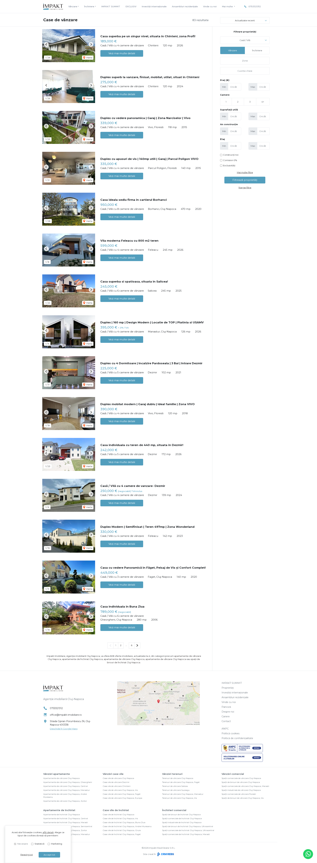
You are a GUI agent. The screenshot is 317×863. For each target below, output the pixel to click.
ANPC (225, 728)
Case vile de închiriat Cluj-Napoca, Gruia (122, 830)
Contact (226, 721)
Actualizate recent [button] (245, 20)
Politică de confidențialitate (237, 738)
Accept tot (49, 854)
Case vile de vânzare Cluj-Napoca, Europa (122, 798)
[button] (46, 44)
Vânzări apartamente (56, 774)
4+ (263, 101)
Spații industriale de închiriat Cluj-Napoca (181, 822)
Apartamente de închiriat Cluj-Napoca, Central (65, 818)
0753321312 (254, 6)
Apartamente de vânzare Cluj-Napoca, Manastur (66, 790)
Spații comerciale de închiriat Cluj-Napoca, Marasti (186, 834)
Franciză (226, 706)
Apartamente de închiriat (59, 810)
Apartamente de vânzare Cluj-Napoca (61, 778)
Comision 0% (230, 160)
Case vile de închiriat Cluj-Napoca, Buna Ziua (124, 822)
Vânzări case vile (113, 774)
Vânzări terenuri (172, 774)
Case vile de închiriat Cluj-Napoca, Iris (120, 818)
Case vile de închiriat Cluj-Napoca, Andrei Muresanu (127, 826)
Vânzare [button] (72, 6)
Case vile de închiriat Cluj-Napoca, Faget (122, 834)
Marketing (56, 843)
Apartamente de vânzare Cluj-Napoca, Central (65, 786)
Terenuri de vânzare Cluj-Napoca (177, 778)
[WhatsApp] (308, 854)
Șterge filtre (244, 187)
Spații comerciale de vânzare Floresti (239, 794)
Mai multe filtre (245, 172)
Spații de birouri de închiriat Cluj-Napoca (181, 814)
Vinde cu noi (210, 6)
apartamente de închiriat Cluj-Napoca (82, 659)
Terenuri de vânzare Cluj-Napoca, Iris (179, 798)
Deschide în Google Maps (63, 728)
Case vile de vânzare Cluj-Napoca (118, 778)
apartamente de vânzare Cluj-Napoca (124, 659)
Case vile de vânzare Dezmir (116, 782)
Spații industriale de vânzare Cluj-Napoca (241, 790)
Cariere (226, 716)
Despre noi (228, 711)
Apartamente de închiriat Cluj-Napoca (61, 814)
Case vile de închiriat (116, 810)
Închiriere (257, 50)
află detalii (48, 832)
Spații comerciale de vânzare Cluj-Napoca (241, 778)
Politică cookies (230, 733)
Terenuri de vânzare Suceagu (176, 790)
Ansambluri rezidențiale (185, 6)
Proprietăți (228, 687)
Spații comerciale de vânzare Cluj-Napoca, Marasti (245, 786)
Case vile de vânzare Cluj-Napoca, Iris (120, 790)
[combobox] (245, 40)
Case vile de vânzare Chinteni (116, 786)
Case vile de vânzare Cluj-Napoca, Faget (122, 794)
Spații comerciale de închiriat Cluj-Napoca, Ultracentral (188, 830)
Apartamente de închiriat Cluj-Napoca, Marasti (65, 822)
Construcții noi (230, 154)
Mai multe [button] (227, 6)
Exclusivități (229, 165)
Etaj (222, 139)
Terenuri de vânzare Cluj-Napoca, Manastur (182, 794)
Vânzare (232, 50)
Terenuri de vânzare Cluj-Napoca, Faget (181, 782)
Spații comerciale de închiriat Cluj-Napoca (182, 818)
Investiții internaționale (154, 6)
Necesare (22, 843)
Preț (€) (224, 80)
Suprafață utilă (229, 109)
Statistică (39, 843)
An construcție (229, 124)
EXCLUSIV (130, 6)
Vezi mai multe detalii (121, 53)
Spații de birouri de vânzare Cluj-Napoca (241, 782)
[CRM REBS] (165, 854)
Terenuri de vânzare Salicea (175, 786)
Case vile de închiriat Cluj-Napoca (118, 814)
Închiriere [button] (89, 6)
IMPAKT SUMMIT (110, 6)
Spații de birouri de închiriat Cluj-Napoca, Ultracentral (187, 826)
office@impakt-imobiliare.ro (66, 714)
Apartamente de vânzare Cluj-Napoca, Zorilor (65, 801)
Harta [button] (89, 57)
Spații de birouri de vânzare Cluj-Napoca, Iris (243, 798)
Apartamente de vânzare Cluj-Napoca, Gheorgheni (67, 782)
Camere (224, 94)
